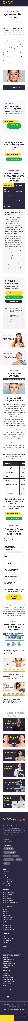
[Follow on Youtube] (8, 996)
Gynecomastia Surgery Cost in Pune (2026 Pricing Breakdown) (13, 652)
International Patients (8, 992)
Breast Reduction (7, 894)
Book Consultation (9, 121)
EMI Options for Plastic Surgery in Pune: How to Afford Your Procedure (12, 701)
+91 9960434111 (7, 841)
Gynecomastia (7, 949)
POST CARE (7, 206)
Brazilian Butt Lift (7, 880)
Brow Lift (5, 913)
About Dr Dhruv (7, 975)
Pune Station (8, 848)
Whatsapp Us (14, 126)
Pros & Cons (19, 191)
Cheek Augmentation (9, 917)
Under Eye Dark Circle (8, 929)
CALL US (14, 293)
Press (4, 985)
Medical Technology (8, 981)
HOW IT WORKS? (8, 185)
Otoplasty (5, 921)
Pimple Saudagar (9, 852)
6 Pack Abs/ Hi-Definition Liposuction (13, 882)
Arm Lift (5, 876)
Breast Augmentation (8, 892)
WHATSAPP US (14, 297)
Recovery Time (8, 196)
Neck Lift (5, 923)
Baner (16, 856)
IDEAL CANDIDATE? (7, 190)
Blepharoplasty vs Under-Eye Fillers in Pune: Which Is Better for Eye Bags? (13, 676)
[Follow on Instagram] (4, 996)
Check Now (8, 757)
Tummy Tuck (6, 874)
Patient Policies (7, 983)
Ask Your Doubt (14, 597)
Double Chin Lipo (7, 925)
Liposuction (6, 872)
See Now (14, 743)
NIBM (18, 859)
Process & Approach (8, 977)
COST (17, 196)
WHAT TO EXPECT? (18, 201)
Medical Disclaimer (9, 1009)
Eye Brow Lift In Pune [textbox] (14, 16)
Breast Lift (5, 896)
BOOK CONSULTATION (8, 361)
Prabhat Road (8, 859)
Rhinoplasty (6, 911)
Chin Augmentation (8, 919)
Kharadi (7, 856)
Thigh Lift (5, 878)
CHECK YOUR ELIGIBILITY (9, 343)
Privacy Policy (20, 1009)
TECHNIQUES (19, 185)
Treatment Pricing (8, 979)
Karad (6, 863)
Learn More (8, 728)
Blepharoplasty (7, 915)
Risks (5, 202)
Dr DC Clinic (6, 973)
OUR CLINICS (14, 301)
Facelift (5, 909)
